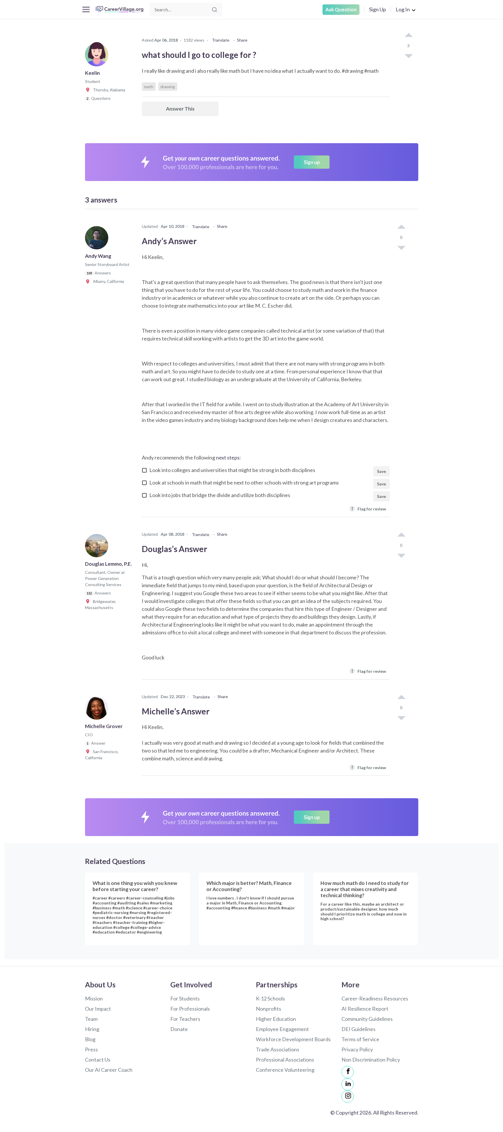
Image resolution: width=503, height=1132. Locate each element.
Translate (220, 40)
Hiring (92, 1029)
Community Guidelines (367, 1019)
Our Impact (98, 1008)
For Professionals (190, 1008)
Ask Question (341, 9)
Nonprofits (268, 1008)
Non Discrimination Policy (370, 1059)
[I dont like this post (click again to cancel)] (408, 56)
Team (91, 1019)
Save (381, 471)
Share (242, 40)
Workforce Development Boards (293, 1039)
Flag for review (368, 508)
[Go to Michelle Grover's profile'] (98, 709)
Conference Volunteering (285, 1070)
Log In (403, 9)
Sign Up (377, 9)
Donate (179, 1029)
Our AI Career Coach (108, 1070)
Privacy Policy (357, 1049)
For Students (185, 998)
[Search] (214, 9)
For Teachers (185, 1019)
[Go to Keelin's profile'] (98, 56)
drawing (167, 86)
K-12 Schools (270, 998)
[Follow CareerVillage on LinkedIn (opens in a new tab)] (347, 1084)
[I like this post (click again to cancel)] (408, 35)
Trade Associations (277, 1049)
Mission (94, 998)
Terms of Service (360, 1039)
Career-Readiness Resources (374, 998)
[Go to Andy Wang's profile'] (98, 239)
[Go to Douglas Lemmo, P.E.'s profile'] (98, 547)
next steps (228, 457)
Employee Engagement (282, 1029)
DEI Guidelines (358, 1029)
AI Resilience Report (364, 1008)
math (148, 86)
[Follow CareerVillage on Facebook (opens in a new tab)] (347, 1072)
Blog (90, 1039)
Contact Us (97, 1059)
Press (91, 1049)
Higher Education (276, 1019)
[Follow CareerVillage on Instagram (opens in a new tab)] (347, 1096)
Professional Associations (285, 1059)
